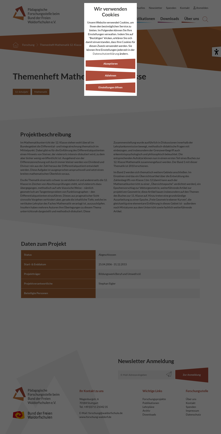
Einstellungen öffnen (110, 87)
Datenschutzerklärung (106, 53)
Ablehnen (110, 75)
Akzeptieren (110, 63)
